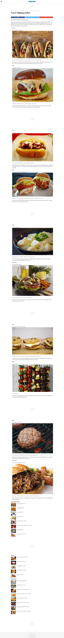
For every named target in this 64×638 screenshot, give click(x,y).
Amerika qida (13, 10)
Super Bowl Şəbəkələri (38, 10)
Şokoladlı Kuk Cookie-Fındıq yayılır (19, 326)
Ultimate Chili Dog (15, 132)
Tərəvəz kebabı (15, 363)
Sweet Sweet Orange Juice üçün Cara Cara (24, 593)
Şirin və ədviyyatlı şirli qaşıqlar (22, 580)
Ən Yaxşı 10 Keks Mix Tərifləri (21, 520)
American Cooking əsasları (24, 10)
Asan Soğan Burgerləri (16, 67)
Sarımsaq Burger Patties (17, 422)
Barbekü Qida (17, 10)
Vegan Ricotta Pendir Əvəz (21, 533)
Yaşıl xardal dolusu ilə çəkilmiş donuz (23, 589)
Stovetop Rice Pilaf (20, 516)
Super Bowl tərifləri (31, 10)
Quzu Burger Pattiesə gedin (21, 565)
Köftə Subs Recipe (20, 574)
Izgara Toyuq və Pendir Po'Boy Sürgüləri (20, 171)
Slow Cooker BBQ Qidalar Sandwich (19, 462)
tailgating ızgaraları (34, 24)
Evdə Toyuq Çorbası (20, 529)
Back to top (32, 633)
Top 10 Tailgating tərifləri (21, 503)
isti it (19, 165)
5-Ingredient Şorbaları (20, 507)
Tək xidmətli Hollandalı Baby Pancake (23, 606)
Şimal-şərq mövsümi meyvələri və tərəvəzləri (24, 525)
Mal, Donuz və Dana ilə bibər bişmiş (23, 602)
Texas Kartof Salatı (15, 227)
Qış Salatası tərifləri (20, 512)
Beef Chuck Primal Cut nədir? (22, 561)
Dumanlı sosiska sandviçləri (17, 30)
